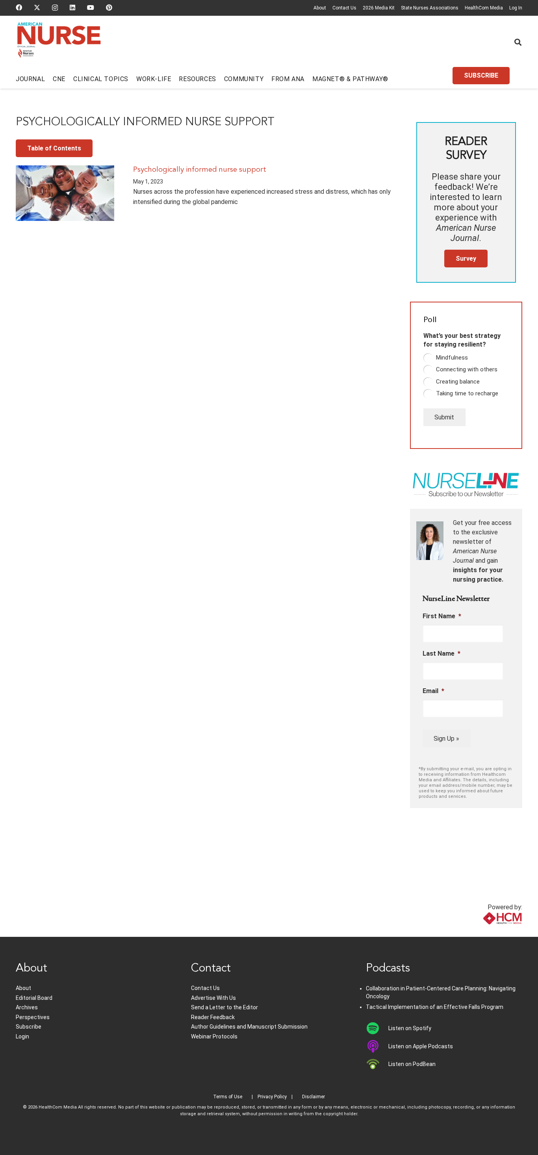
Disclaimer (313, 1096)
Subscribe (28, 1026)
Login (22, 1036)
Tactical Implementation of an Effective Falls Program (434, 1007)
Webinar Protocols (214, 1036)
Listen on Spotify (409, 1028)
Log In (515, 8)
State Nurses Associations (429, 8)
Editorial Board (34, 998)
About (320, 8)
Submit (444, 417)
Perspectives (33, 1017)
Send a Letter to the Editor (224, 1007)
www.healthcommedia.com (485, 932)
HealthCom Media (484, 8)
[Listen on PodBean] (377, 1064)
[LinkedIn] (72, 7)
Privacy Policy (272, 1096)
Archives (27, 1007)
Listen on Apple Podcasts (420, 1046)
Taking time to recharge (467, 393)
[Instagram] (55, 7)
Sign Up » (446, 738)
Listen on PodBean (412, 1064)
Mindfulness (452, 357)
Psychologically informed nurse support (199, 170)
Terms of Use (227, 1096)
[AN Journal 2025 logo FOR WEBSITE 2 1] (59, 42)
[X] (37, 7)
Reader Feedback (213, 1017)
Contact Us (344, 8)
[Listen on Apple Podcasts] (377, 1046)
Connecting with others (466, 369)
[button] (518, 42)
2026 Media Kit (379, 8)
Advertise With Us (213, 998)
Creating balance (458, 381)
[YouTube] (90, 7)
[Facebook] (19, 7)
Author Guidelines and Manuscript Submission (249, 1026)
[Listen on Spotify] (377, 1028)
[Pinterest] (109, 7)
